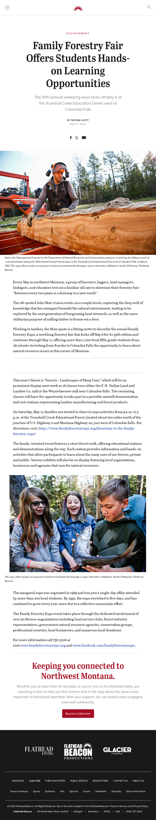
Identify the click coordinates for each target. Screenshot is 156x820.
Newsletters (100, 781)
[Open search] (149, 7)
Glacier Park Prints (135, 791)
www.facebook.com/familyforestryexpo (104, 645)
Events (86, 791)
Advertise (18, 781)
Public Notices (79, 781)
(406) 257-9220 (134, 811)
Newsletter (100, 791)
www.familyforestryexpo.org (43, 645)
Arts (62, 791)
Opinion (73, 791)
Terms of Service (118, 806)
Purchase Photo (55, 781)
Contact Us (120, 781)
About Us (138, 781)
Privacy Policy (140, 806)
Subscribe (34, 781)
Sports (36, 791)
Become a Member (78, 713)
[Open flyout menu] (7, 7)
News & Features (19, 791)
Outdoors (50, 791)
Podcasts (116, 791)
